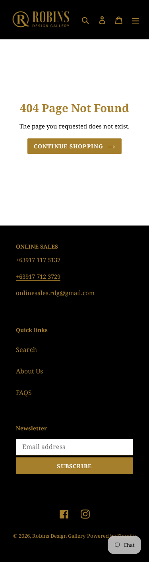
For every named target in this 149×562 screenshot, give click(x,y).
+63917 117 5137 (38, 260)
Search (26, 349)
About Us (29, 371)
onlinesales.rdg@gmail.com (55, 293)
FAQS (24, 392)
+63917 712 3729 (38, 276)
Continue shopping (68, 146)
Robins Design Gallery (58, 535)
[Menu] (135, 20)
